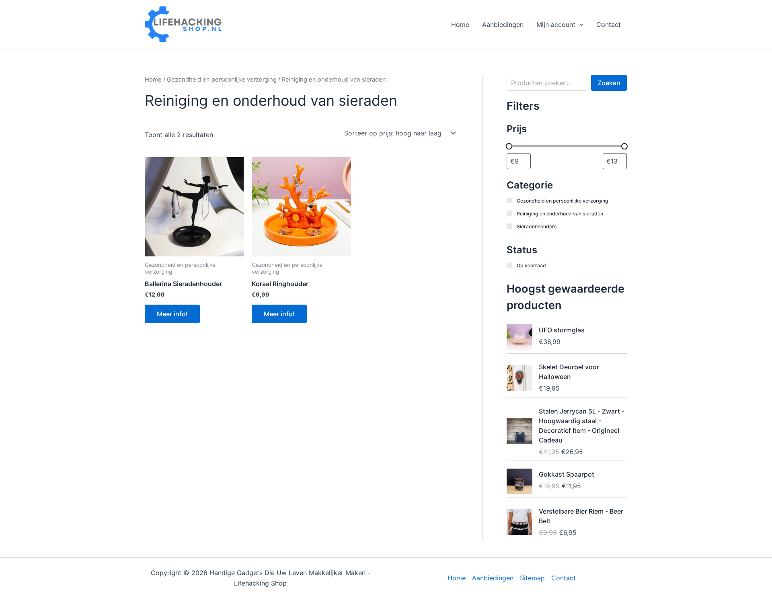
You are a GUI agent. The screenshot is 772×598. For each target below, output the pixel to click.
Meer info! (172, 314)
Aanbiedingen (503, 24)
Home (460, 24)
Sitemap (532, 578)
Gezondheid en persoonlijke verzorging (222, 79)
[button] (579, 24)
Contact (608, 24)
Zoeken (608, 83)
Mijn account (555, 24)
